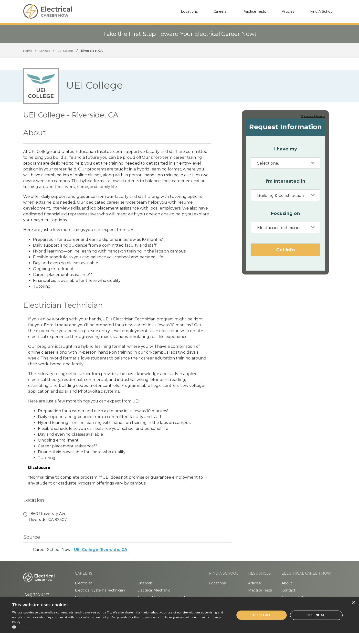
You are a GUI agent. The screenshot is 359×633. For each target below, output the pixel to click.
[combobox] (285, 163)
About (287, 583)
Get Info (285, 249)
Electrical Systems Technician (100, 590)
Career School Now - (80, 549)
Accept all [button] (262, 615)
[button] (120, 626)
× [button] (353, 602)
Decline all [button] (316, 615)
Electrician (84, 583)
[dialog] (179, 615)
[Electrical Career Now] (47, 11)
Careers (219, 11)
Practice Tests (254, 11)
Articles (288, 11)
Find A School (321, 11)
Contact (288, 590)
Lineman (144, 583)
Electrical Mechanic (153, 590)
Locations (189, 11)
